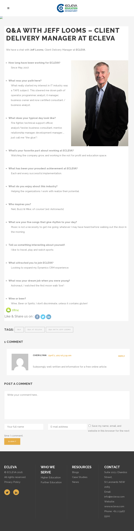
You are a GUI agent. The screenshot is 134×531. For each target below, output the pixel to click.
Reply (121, 356)
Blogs (75, 472)
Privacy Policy (12, 482)
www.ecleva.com (114, 506)
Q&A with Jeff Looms (60, 329)
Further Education (51, 482)
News (75, 482)
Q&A (19, 329)
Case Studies (79, 477)
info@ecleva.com (114, 496)
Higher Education (51, 477)
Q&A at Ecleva (34, 329)
